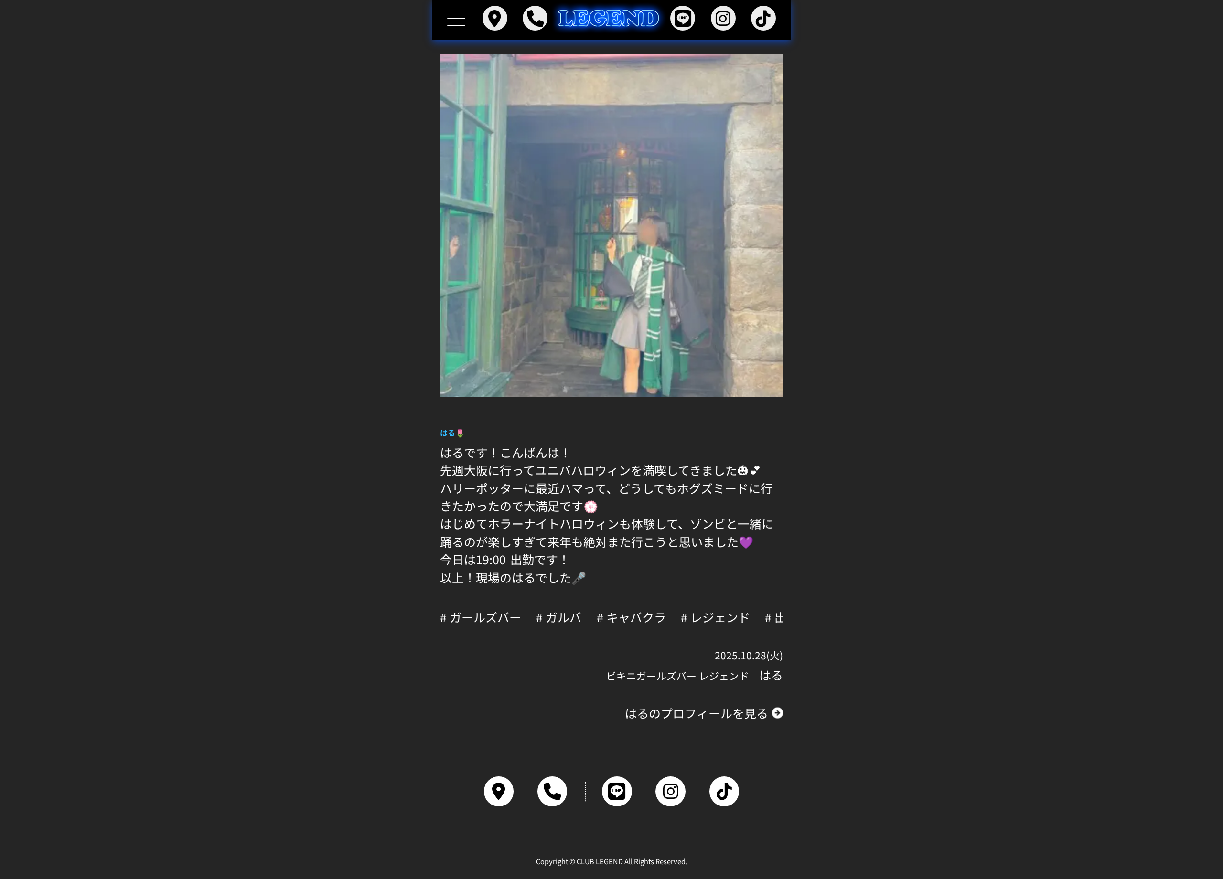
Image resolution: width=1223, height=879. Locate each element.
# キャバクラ (631, 617)
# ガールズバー (480, 617)
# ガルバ (558, 617)
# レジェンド (715, 617)
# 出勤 (781, 617)
